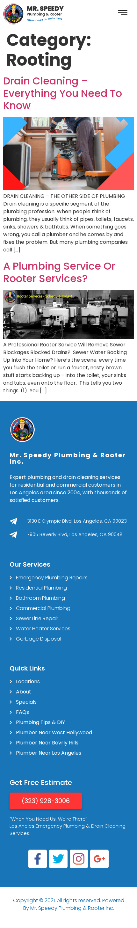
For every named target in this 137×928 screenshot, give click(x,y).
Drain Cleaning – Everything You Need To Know (62, 93)
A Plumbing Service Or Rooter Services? (59, 272)
